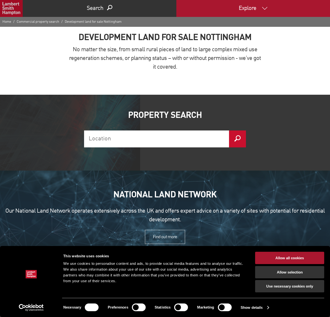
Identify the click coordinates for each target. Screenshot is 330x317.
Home (6, 21)
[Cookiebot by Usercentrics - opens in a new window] (31, 307)
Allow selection (290, 272)
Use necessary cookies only (289, 286)
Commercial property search (38, 21)
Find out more (165, 237)
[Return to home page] (11, 8)
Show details (252, 307)
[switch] (139, 307)
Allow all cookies (289, 258)
